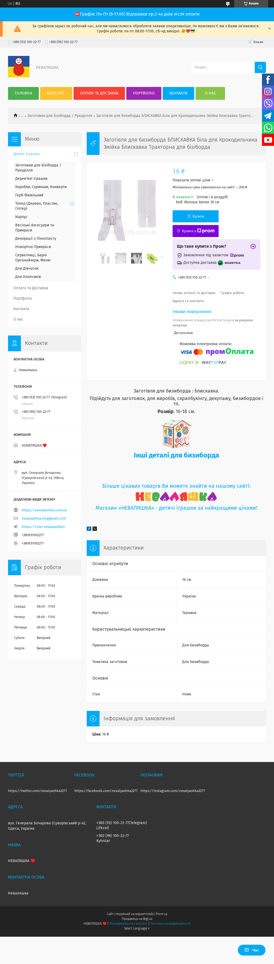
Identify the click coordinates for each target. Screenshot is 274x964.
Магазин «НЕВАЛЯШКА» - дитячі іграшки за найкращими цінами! (176, 508)
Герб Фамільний (29, 195)
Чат (255, 950)
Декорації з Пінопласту (35, 239)
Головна (23, 93)
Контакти (178, 93)
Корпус (21, 217)
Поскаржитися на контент (128, 923)
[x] (95, 530)
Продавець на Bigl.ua (137, 919)
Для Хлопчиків (28, 277)
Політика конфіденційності (170, 923)
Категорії (55, 93)
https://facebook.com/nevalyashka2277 (106, 791)
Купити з (189, 231)
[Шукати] (260, 67)
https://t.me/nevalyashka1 (43, 527)
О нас (210, 93)
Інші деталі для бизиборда (176, 455)
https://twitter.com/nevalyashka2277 (37, 791)
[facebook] (89, 530)
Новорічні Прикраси (33, 247)
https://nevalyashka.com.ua (44, 510)
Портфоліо (144, 93)
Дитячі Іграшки (26, 154)
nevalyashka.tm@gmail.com (44, 518)
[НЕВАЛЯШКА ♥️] (18, 76)
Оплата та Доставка (99, 93)
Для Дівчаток (27, 268)
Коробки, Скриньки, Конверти (41, 187)
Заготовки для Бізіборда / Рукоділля (60, 116)
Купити (198, 216)
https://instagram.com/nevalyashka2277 (172, 791)
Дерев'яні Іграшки (31, 179)
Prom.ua (161, 914)
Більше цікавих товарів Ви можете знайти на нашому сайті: (176, 486)
